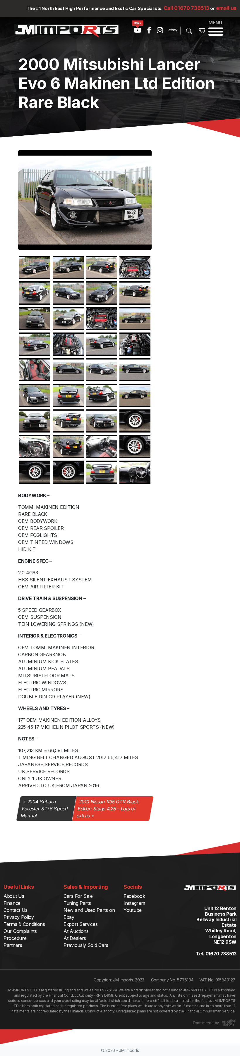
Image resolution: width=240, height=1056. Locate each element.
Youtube (133, 910)
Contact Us (16, 910)
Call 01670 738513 (186, 8)
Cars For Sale (78, 896)
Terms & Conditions (24, 924)
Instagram (134, 903)
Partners (13, 945)
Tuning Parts (77, 903)
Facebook (134, 896)
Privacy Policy (19, 917)
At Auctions (76, 931)
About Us (14, 896)
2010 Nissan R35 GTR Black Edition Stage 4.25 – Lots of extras (108, 809)
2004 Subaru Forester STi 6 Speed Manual (44, 809)
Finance (12, 903)
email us (226, 8)
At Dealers (75, 938)
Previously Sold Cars (86, 945)
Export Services (81, 924)
